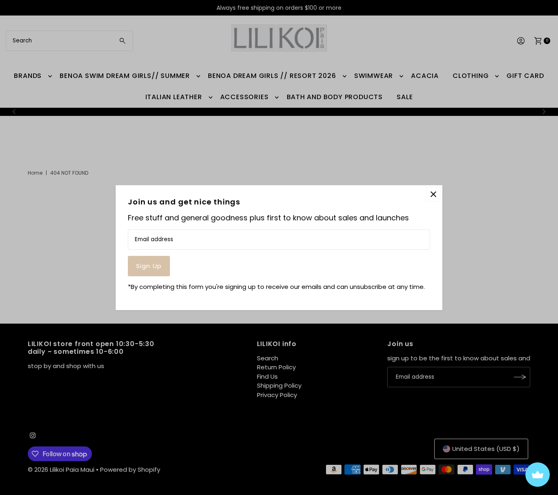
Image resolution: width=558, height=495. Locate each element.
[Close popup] (433, 194)
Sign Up (149, 266)
